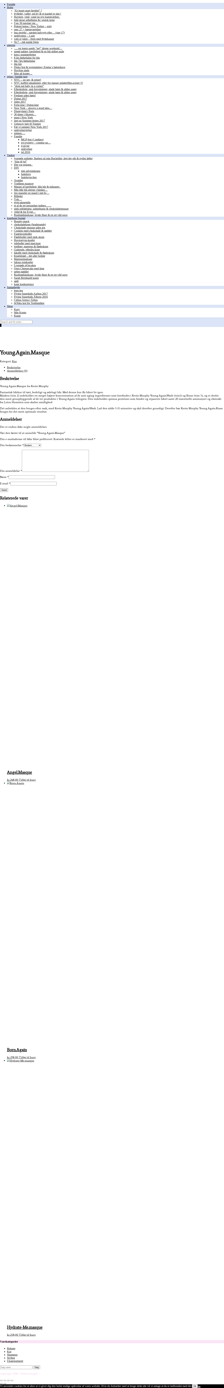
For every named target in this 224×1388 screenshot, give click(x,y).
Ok (194, 1386)
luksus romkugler (23, 262)
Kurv (17, 309)
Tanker (11, 155)
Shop (10, 306)
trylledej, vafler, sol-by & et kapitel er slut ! (37, 13)
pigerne (11, 45)
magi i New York (23, 117)
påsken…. (19, 133)
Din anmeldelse (11, 471)
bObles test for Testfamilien (29, 303)
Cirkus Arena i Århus (26, 299)
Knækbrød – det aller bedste (29, 255)
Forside (11, 4)
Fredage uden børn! (25, 95)
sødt (16, 281)
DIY (16, 167)
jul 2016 (25, 152)
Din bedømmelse (12, 445)
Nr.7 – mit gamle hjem (26, 42)
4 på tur (25, 145)
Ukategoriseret (15, 1361)
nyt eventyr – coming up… (36, 142)
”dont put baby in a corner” (29, 86)
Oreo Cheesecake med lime (29, 268)
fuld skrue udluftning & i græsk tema (34, 20)
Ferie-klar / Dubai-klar (26, 104)
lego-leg (18, 290)
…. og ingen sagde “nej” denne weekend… (38, 48)
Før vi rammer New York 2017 (31, 126)
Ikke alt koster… (23, 73)
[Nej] (199, 1386)
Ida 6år (18, 64)
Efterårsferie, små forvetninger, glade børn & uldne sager (45, 89)
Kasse (17, 315)
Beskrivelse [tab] (14, 367)
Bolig (10, 7)
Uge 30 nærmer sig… (26, 23)
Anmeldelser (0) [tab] (17, 370)
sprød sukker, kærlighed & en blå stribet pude (39, 51)
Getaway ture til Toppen (27, 123)
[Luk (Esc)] (11, 1380)
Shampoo (12, 1354)
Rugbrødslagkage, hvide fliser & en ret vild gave (41, 215)
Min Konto (20, 312)
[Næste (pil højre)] (5, 1383)
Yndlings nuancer (24, 183)
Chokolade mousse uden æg (29, 227)
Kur (14, 361)
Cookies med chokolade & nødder (33, 230)
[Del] (8, 1380)
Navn (4, 477)
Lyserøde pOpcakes (25, 265)
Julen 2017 (20, 101)
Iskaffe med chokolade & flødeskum (34, 252)
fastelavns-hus (29, 177)
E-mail (5, 483)
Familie (18, 136)
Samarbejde (13, 287)
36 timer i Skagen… (25, 114)
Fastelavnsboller (23, 233)
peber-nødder (21, 271)
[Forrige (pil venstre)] (1, 1383)
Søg (36, 1367)
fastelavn (26, 174)
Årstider (18, 180)
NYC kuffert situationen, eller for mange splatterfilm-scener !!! (48, 82)
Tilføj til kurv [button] (27, 779)
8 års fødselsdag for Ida (27, 57)
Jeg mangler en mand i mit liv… (31, 193)
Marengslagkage (23, 259)
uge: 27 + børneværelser (27, 29)
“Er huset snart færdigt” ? (28, 10)
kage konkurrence (24, 284)
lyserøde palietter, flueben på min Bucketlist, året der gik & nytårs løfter (53, 158)
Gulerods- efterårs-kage (27, 249)
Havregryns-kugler (24, 240)
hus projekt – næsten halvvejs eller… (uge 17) (39, 32)
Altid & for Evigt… (25, 211)
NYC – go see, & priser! (27, 79)
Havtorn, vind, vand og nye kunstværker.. (37, 16)
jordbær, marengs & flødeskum (31, 246)
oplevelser (26, 148)
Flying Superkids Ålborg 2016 (31, 296)
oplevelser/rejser (23, 130)
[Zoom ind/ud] (1, 1380)
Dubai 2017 (20, 98)
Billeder (18, 196)
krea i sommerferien (25, 54)
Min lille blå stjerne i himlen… (31, 189)
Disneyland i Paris (24, 111)
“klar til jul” (20, 161)
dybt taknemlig (22, 202)
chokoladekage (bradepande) (30, 224)
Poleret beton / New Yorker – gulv (33, 26)
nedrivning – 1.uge (24, 35)
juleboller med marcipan (27, 243)
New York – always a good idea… (33, 108)
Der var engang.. (23, 164)
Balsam (11, 1348)
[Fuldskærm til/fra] (5, 1380)
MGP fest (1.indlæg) (32, 139)
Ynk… (18, 199)
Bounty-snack (21, 221)
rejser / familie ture (17, 76)
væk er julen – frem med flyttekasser (34, 38)
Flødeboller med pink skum (29, 237)
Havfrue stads (21, 70)
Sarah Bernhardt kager (26, 277)
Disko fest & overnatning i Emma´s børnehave (39, 67)
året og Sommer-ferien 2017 (29, 120)
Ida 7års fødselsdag (24, 60)
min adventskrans (30, 171)
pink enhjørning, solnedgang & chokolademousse (41, 208)
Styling (11, 1357)
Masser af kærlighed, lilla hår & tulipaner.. (37, 186)
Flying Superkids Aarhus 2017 (31, 293)
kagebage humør (16, 218)
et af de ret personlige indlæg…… (32, 205)
